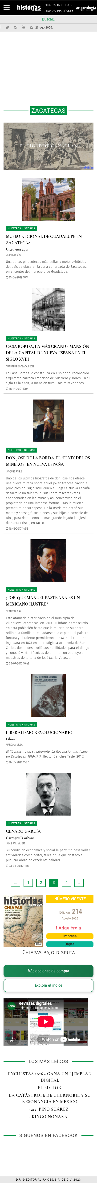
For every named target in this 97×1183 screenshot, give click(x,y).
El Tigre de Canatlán (49, 145)
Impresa (70, 936)
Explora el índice (48, 985)
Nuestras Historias (21, 228)
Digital (70, 944)
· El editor (49, 1087)
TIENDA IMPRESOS (58, 6)
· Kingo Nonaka (48, 1116)
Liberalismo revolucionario (39, 732)
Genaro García (23, 831)
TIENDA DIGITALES (58, 11)
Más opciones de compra (48, 971)
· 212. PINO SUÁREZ (49, 1109)
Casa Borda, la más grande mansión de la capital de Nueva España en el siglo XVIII (47, 353)
